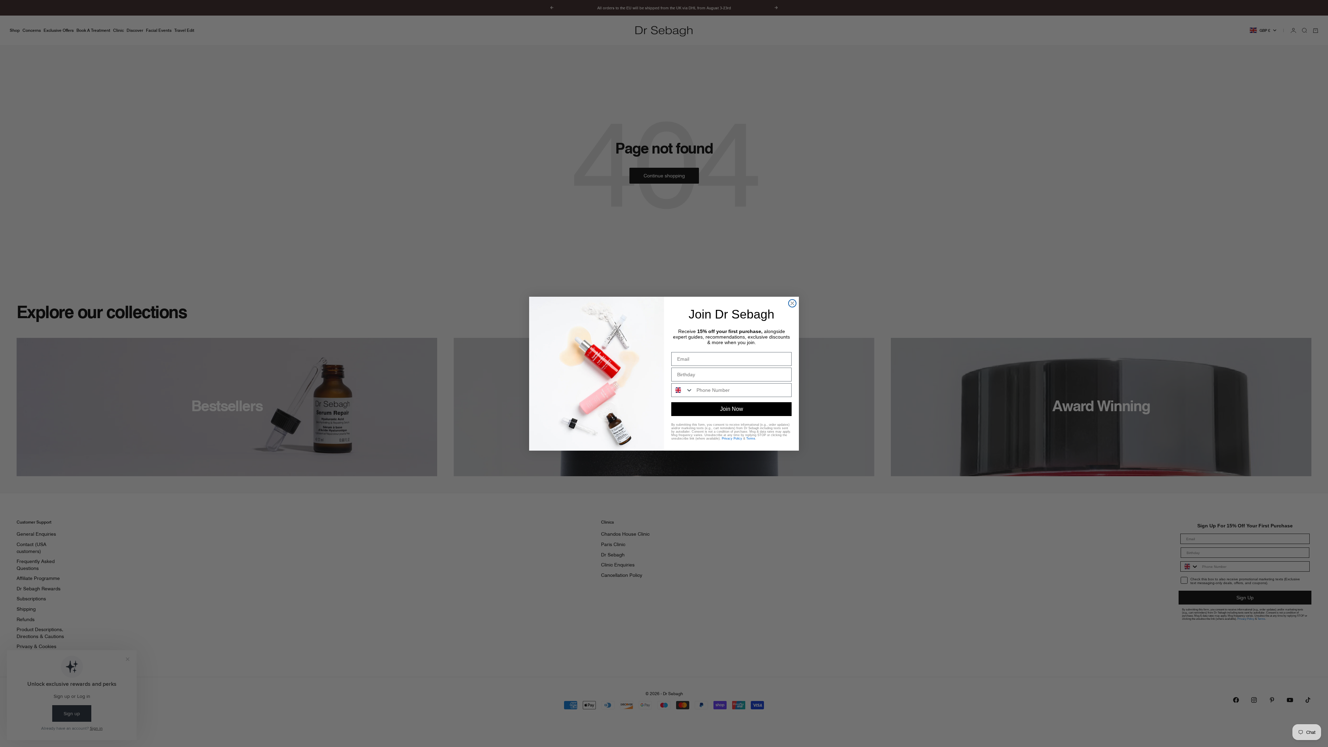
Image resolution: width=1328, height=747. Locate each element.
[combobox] (682, 390)
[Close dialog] (792, 303)
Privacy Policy (732, 438)
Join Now (731, 409)
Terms (750, 438)
